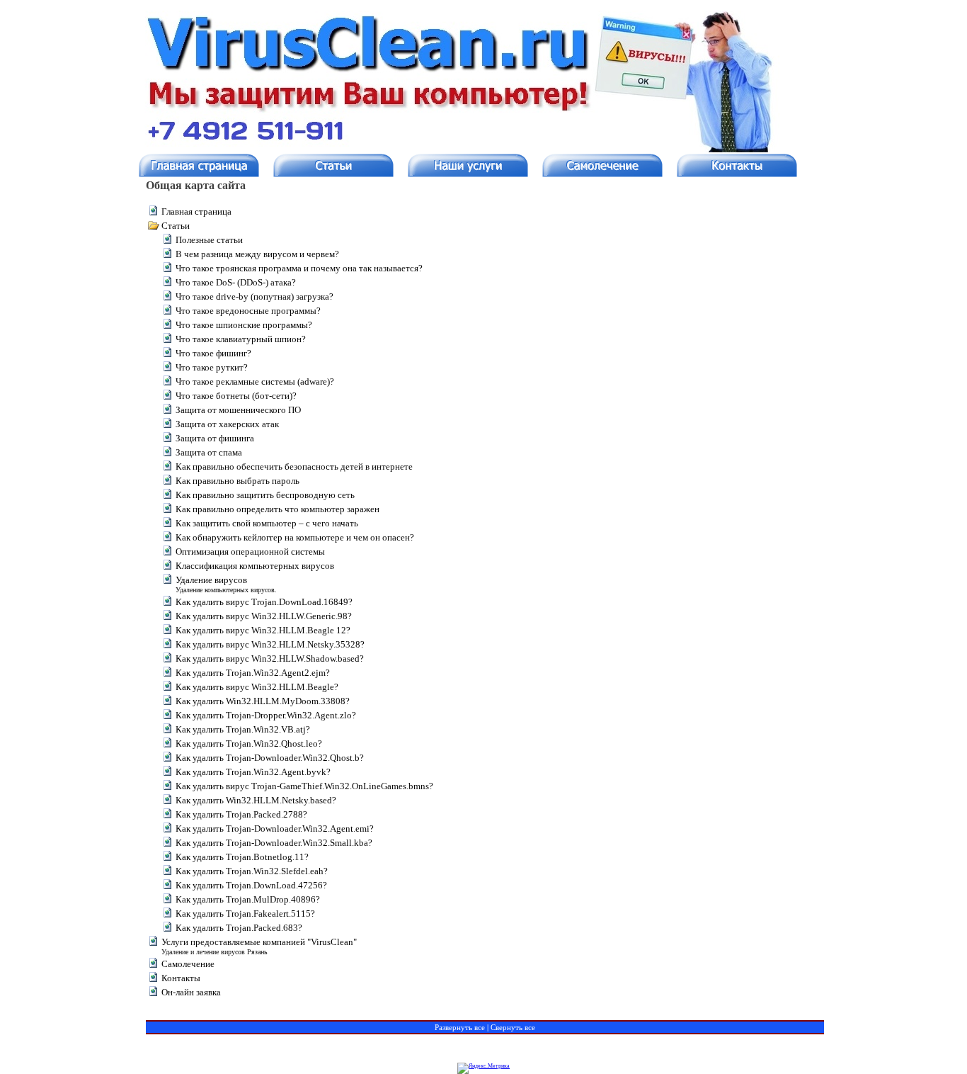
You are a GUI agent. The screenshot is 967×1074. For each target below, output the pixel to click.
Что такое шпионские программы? (244, 325)
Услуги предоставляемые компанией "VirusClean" (259, 942)
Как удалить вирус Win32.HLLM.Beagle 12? (263, 630)
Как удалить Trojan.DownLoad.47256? (251, 885)
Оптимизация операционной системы (250, 551)
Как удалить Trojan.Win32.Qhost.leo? (249, 743)
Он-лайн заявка (191, 992)
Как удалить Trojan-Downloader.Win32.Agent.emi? (275, 828)
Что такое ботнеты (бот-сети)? (236, 395)
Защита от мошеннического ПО (238, 410)
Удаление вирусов (211, 580)
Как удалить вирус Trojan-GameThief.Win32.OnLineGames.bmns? (304, 786)
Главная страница (196, 211)
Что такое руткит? (212, 367)
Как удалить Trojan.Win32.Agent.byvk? (253, 772)
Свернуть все (513, 1027)
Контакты (180, 978)
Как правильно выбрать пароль (237, 480)
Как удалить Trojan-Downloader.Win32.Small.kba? (274, 842)
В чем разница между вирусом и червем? (257, 254)
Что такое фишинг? (213, 353)
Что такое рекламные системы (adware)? (255, 381)
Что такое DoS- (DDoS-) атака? (236, 282)
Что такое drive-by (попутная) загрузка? (254, 296)
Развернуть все (460, 1027)
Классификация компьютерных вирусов (255, 565)
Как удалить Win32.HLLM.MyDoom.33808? (263, 701)
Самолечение (187, 964)
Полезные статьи (209, 239)
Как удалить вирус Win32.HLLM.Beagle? (257, 687)
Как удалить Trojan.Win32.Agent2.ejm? (253, 672)
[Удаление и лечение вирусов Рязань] (471, 165)
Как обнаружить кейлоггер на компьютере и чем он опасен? (295, 537)
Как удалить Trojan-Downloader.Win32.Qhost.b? (270, 757)
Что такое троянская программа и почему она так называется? (299, 268)
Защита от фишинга (215, 438)
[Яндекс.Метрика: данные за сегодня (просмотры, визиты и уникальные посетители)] (483, 1068)
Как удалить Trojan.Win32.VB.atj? (243, 729)
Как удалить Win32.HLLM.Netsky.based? (256, 800)
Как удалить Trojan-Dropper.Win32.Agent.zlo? (266, 715)
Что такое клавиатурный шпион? (241, 339)
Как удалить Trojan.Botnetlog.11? (242, 857)
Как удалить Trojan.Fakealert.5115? (245, 913)
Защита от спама (209, 452)
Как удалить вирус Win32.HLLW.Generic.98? (264, 616)
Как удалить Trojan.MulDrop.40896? (248, 899)
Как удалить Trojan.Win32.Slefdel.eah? (252, 871)
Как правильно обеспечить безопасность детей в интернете (294, 466)
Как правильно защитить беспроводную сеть (265, 495)
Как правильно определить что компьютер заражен (277, 509)
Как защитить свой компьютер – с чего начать (267, 523)
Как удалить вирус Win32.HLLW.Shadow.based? (270, 658)
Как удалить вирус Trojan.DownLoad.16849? (264, 602)
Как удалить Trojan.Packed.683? (239, 927)
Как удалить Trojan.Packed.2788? (241, 814)
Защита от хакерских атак (227, 424)
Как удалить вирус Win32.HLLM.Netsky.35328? (270, 644)
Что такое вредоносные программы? (248, 310)
